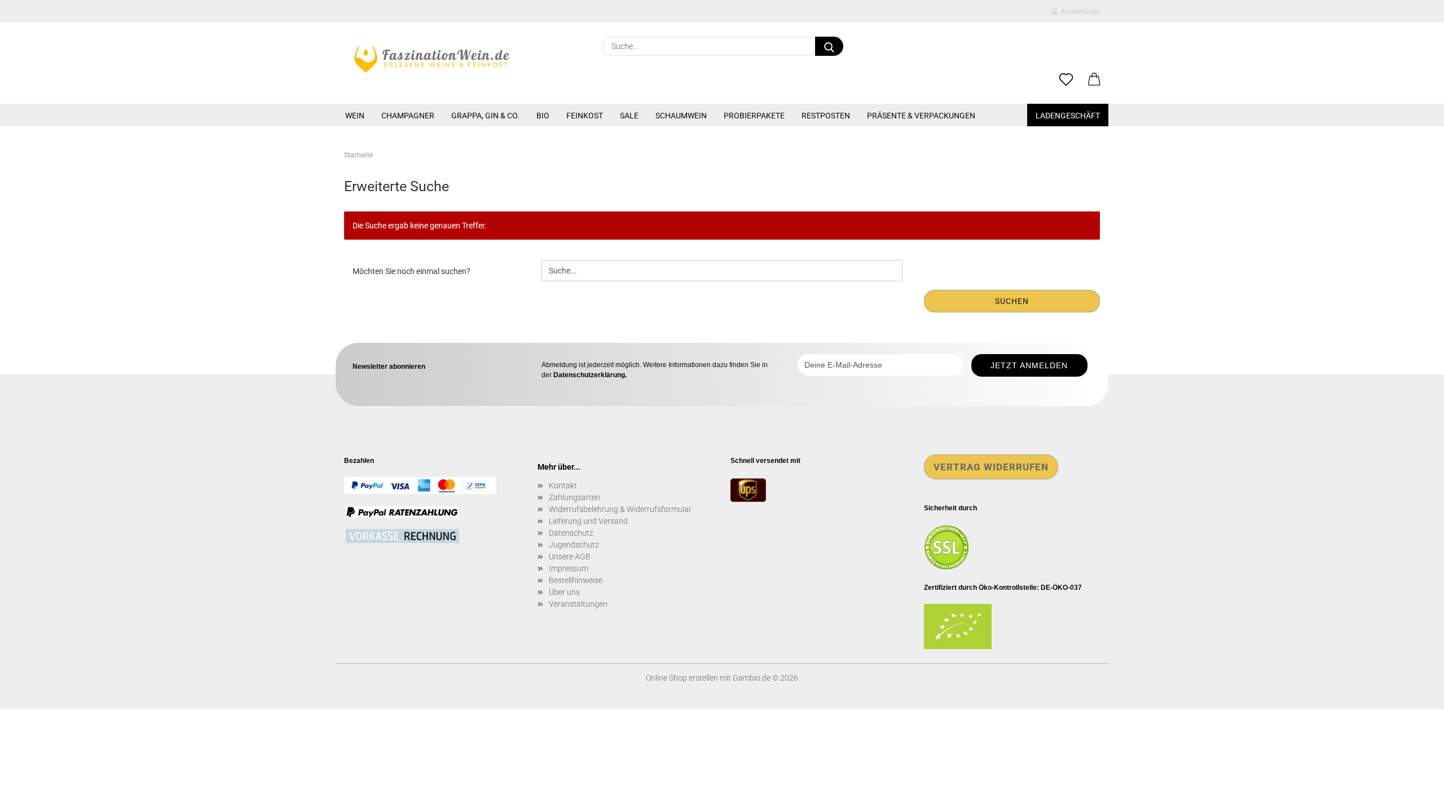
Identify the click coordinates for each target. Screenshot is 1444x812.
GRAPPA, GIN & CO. (485, 115)
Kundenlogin (1079, 11)
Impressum (568, 568)
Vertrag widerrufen (991, 467)
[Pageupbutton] (1413, 795)
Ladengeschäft (1068, 115)
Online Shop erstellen (682, 677)
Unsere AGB (570, 556)
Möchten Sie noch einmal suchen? (411, 271)
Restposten (826, 115)
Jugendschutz (574, 544)
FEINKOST (584, 115)
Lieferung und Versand (588, 521)
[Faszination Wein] (432, 59)
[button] (1094, 80)
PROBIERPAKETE (754, 115)
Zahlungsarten (574, 497)
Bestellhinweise (575, 580)
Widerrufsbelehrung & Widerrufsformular (620, 509)
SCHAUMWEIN (681, 115)
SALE (629, 115)
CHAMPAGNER (407, 115)
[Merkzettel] (1066, 80)
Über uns (564, 592)
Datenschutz (571, 532)
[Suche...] (829, 46)
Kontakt (563, 485)
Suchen (1012, 301)
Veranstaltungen (578, 603)
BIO (542, 115)
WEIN (354, 115)
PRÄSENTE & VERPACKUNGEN (921, 115)
